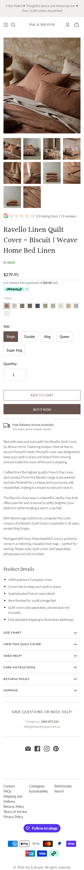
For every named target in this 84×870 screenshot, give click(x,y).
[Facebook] (37, 748)
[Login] (67, 24)
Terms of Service (15, 812)
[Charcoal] (30, 306)
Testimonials (63, 786)
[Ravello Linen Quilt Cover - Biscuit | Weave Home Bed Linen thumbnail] (12, 149)
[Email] (28, 748)
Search (59, 791)
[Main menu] (6, 25)
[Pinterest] (56, 748)
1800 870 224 (50, 721)
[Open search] (13, 25)
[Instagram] (46, 748)
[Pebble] (45, 306)
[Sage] (53, 306)
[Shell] (68, 306)
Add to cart (42, 395)
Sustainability (38, 791)
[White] (7, 313)
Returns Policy (14, 807)
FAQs (7, 791)
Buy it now (42, 409)
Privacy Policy (13, 817)
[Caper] (22, 306)
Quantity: (10, 364)
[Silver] (76, 306)
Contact (9, 786)
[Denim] (37, 306)
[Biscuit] (7, 306)
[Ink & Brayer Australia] (42, 24)
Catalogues (37, 786)
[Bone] (14, 306)
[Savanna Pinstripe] (60, 306)
